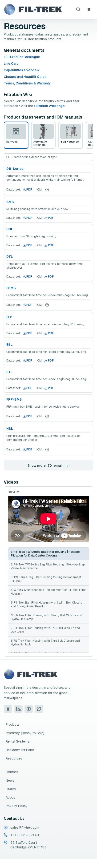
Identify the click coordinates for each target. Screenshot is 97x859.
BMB (10, 202)
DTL (9, 257)
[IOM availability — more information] (47, 189)
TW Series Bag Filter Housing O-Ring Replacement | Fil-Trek (47, 579)
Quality (11, 789)
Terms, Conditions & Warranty (27, 83)
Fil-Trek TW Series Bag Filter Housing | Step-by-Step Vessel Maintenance (48, 566)
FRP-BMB (14, 399)
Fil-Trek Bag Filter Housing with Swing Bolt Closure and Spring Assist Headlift (46, 604)
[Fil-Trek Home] (33, 9)
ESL (9, 344)
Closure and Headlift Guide (25, 77)
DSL (9, 229)
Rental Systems (17, 741)
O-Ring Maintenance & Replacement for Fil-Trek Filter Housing (48, 592)
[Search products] (78, 9)
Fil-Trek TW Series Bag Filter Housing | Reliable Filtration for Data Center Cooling (45, 554)
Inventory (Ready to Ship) (25, 733)
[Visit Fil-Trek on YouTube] (28, 709)
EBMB (11, 288)
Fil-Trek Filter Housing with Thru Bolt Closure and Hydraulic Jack (45, 643)
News (10, 780)
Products (13, 724)
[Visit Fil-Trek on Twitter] (39, 709)
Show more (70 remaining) (48, 465)
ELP (9, 317)
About (10, 797)
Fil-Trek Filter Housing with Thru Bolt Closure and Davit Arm (45, 630)
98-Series (15, 169)
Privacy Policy (17, 806)
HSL (9, 428)
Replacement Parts (20, 750)
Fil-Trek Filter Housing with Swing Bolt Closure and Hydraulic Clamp (46, 617)
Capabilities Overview (22, 70)
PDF (29, 189)
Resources (14, 758)
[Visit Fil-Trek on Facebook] (8, 709)
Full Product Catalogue (22, 57)
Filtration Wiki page (49, 106)
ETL (9, 372)
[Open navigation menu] (89, 9)
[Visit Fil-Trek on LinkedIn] (18, 709)
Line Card (11, 63)
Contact (12, 772)
